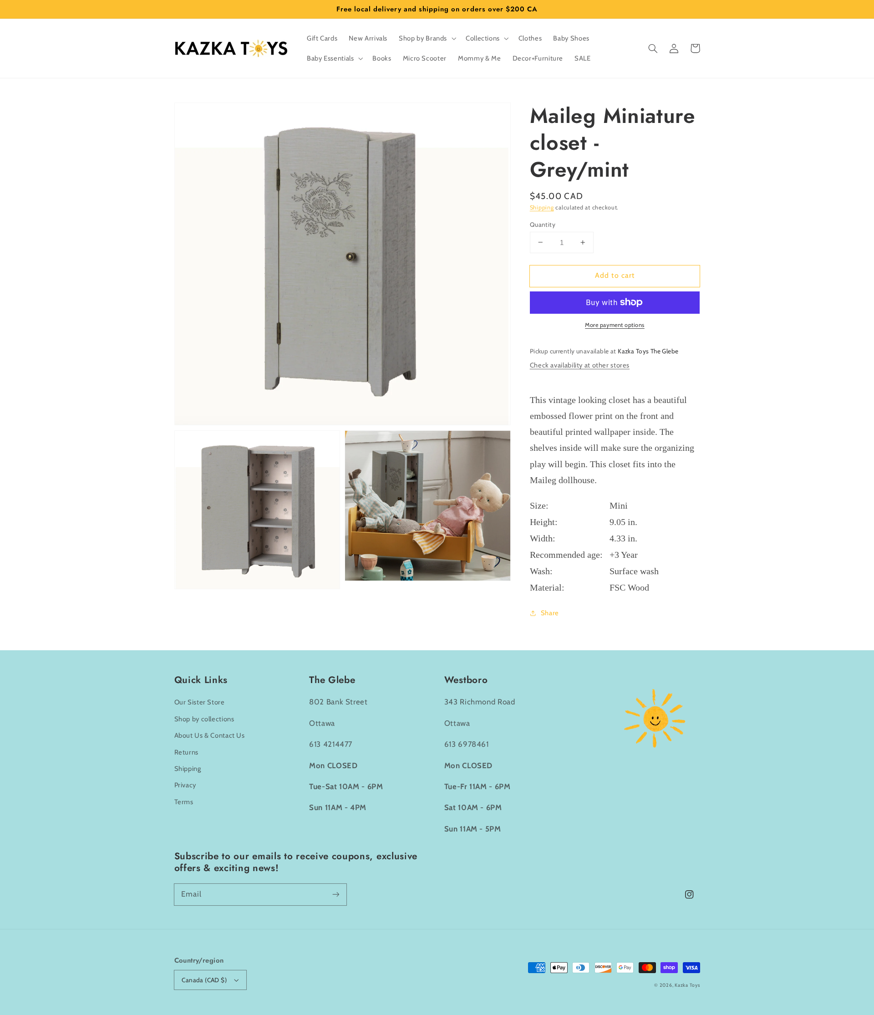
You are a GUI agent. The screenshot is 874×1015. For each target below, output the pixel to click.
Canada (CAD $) (204, 980)
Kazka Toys (687, 985)
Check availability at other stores (580, 365)
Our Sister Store (199, 702)
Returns (186, 752)
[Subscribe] (335, 894)
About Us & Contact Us (209, 735)
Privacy (185, 785)
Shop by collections (204, 719)
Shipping (542, 207)
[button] (653, 48)
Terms (183, 802)
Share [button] (550, 612)
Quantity (542, 224)
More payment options (615, 324)
